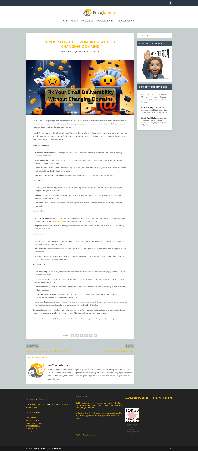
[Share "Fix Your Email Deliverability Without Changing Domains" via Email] (90, 335)
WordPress (57, 448)
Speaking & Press (105, 21)
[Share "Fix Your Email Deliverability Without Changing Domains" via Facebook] (72, 335)
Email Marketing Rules (149, 107)
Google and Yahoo (58, 221)
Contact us (42, 399)
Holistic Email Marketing (150, 118)
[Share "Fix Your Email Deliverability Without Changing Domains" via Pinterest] (81, 335)
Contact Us (87, 21)
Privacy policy (31, 399)
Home (64, 21)
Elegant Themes (39, 448)
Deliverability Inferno (148, 95)
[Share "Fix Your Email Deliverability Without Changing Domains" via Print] (95, 335)
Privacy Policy (126, 21)
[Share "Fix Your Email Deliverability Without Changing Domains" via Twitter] (77, 335)
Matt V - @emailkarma (76, 52)
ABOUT (74, 21)
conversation (122, 319)
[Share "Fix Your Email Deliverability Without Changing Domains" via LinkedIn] (86, 335)
